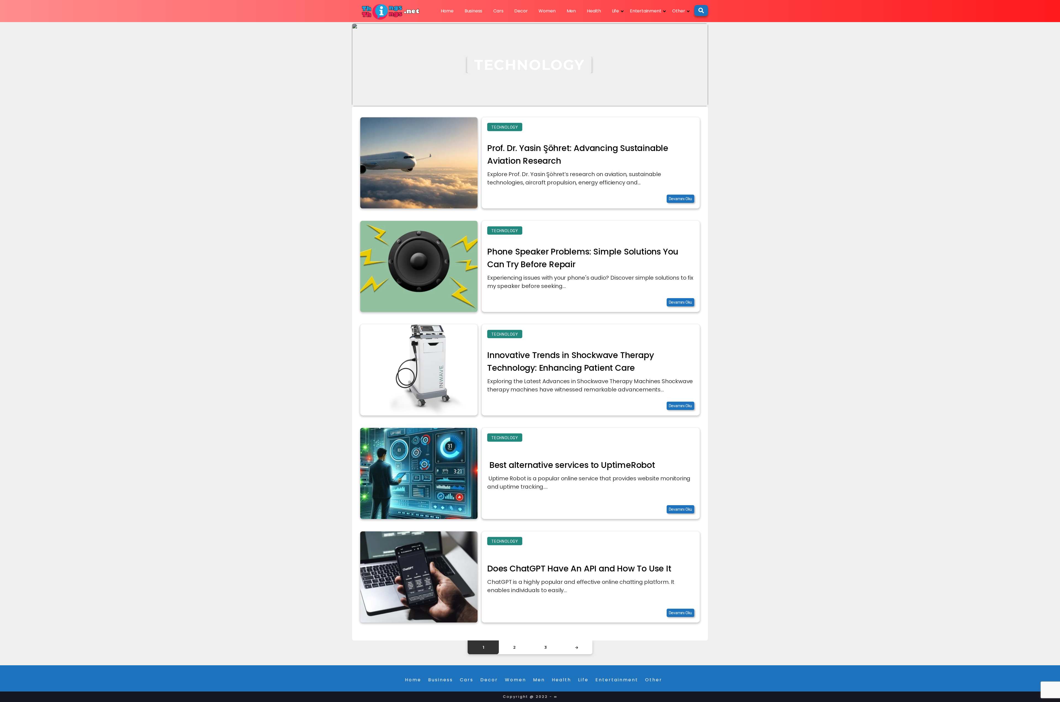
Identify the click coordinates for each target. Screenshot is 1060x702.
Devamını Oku (680, 199)
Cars (498, 11)
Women (547, 11)
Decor (521, 11)
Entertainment (645, 11)
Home (447, 11)
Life (615, 11)
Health (594, 11)
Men (571, 11)
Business (473, 11)
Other (678, 11)
